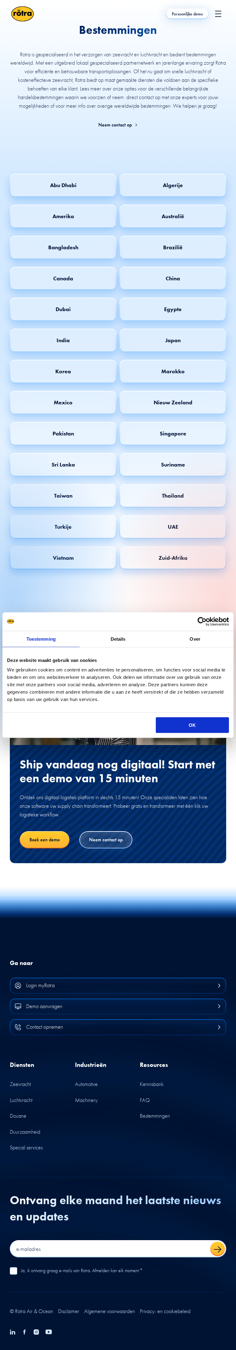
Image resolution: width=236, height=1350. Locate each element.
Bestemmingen (155, 1115)
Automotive (86, 1084)
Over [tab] (195, 638)
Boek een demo (45, 839)
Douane (18, 1115)
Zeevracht (20, 1084)
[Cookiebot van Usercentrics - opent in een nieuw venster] (202, 621)
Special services (26, 1147)
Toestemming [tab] (41, 638)
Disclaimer (68, 1311)
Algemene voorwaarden (109, 1311)
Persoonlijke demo (187, 14)
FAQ (145, 1100)
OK (192, 725)
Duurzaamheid (25, 1131)
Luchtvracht (21, 1100)
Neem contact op (115, 124)
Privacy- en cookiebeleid (165, 1311)
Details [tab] (118, 638)
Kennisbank (151, 1084)
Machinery (86, 1100)
